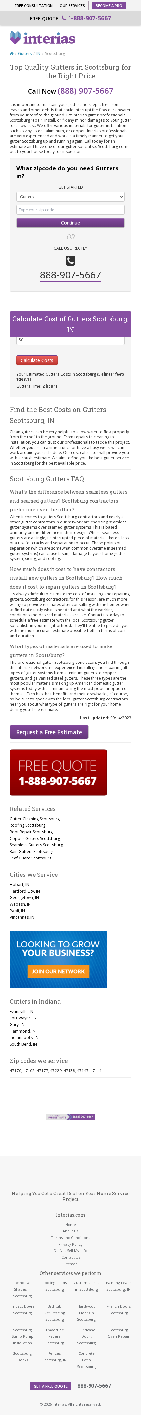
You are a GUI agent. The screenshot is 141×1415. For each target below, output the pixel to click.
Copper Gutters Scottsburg (35, 838)
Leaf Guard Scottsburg (30, 858)
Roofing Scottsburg (27, 825)
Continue (70, 223)
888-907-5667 (94, 1385)
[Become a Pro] (58, 959)
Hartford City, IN (25, 891)
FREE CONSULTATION (34, 5)
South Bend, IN (23, 1044)
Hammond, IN (23, 1031)
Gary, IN (17, 1024)
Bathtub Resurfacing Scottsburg (54, 1313)
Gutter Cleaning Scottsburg (35, 819)
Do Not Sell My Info (70, 1250)
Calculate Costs (37, 360)
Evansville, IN (21, 1011)
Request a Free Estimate (49, 732)
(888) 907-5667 (85, 90)
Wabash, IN (20, 904)
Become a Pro (109, 5)
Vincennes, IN (22, 917)
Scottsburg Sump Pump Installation (22, 1336)
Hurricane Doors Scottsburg (86, 1336)
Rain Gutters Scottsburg (31, 851)
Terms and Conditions (70, 1237)
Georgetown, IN (24, 897)
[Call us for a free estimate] (58, 772)
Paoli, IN (17, 910)
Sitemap (70, 1263)
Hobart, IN (19, 884)
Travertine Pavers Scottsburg (54, 1336)
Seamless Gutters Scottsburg (36, 845)
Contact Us (70, 1257)
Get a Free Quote (51, 1386)
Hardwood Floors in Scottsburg (86, 1313)
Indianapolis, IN (24, 1037)
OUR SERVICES (72, 5)
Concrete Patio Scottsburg (86, 1360)
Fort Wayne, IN (23, 1018)
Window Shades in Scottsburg (22, 1289)
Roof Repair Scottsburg (31, 832)
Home (70, 1224)
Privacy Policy (70, 1244)
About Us (70, 1231)
